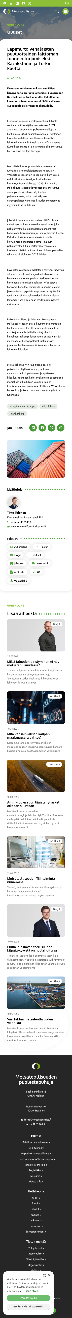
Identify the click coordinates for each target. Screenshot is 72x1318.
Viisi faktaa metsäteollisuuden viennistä (30, 1021)
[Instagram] (11, 3)
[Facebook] (23, 3)
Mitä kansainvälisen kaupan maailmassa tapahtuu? (28, 735)
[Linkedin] (17, 3)
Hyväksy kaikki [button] (28, 1298)
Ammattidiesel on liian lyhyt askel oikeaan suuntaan (33, 804)
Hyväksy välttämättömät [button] (28, 1306)
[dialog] (28, 1293)
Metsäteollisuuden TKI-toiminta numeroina (31, 880)
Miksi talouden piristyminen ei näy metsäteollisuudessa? (33, 663)
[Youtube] (4, 3)
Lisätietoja (31, 1291)
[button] (65, 11)
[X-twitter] (29, 3)
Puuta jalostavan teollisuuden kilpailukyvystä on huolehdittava (32, 948)
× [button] (49, 1275)
